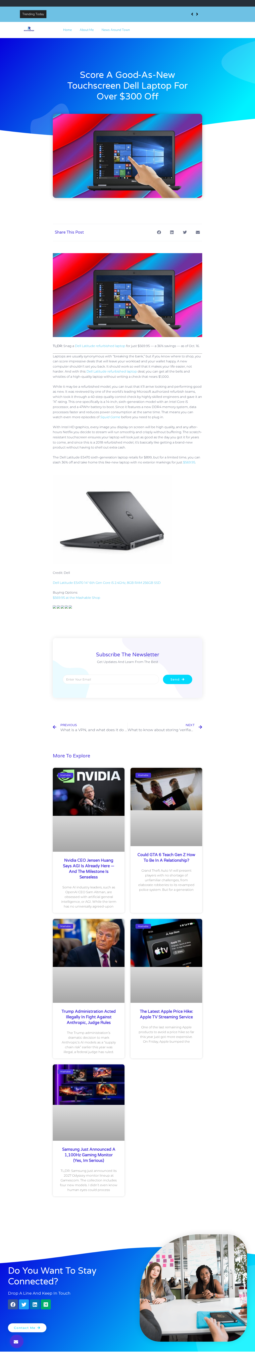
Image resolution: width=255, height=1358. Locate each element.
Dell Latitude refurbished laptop (100, 346)
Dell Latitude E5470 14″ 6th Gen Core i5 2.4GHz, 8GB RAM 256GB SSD (107, 583)
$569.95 (189, 462)
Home (67, 30)
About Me (87, 30)
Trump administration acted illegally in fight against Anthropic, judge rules (89, 1017)
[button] (17, 1341)
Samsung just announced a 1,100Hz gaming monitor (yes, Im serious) (88, 1155)
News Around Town (116, 30)
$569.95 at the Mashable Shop (76, 598)
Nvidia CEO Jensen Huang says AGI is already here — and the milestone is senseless (108, 14)
